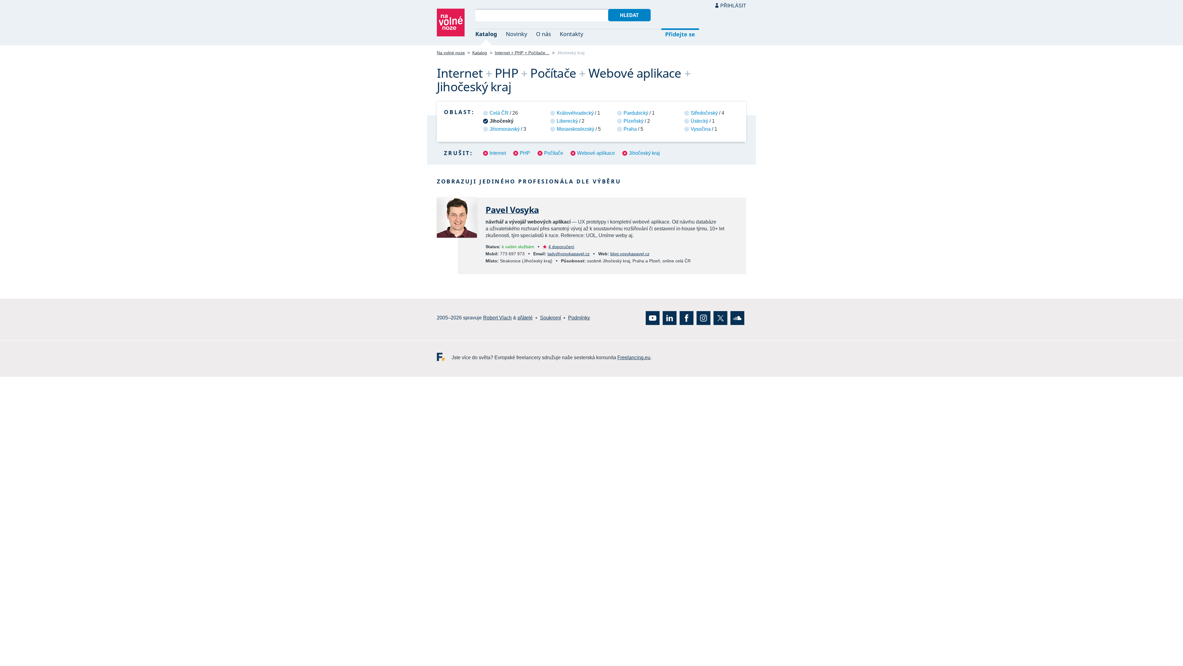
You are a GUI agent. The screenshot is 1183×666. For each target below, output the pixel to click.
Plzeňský (634, 121)
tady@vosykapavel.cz (568, 253)
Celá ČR (499, 113)
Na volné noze (451, 52)
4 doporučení (561, 246)
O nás (543, 34)
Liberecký (567, 121)
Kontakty (571, 34)
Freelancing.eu (444, 357)
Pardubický (636, 113)
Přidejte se (680, 34)
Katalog (486, 34)
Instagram (703, 318)
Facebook (686, 318)
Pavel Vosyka (512, 210)
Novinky (516, 34)
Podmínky (579, 318)
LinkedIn (670, 318)
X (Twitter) (720, 318)
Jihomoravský (505, 129)
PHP (525, 153)
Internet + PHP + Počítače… (522, 52)
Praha (630, 129)
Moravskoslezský (575, 129)
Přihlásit (733, 5)
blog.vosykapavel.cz (629, 253)
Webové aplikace (596, 153)
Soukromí (550, 318)
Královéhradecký (575, 113)
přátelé (525, 318)
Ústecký (699, 121)
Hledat (629, 15)
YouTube (653, 318)
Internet (498, 153)
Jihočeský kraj (644, 153)
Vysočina (701, 129)
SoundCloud (737, 318)
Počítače (553, 153)
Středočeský (704, 113)
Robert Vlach (497, 318)
